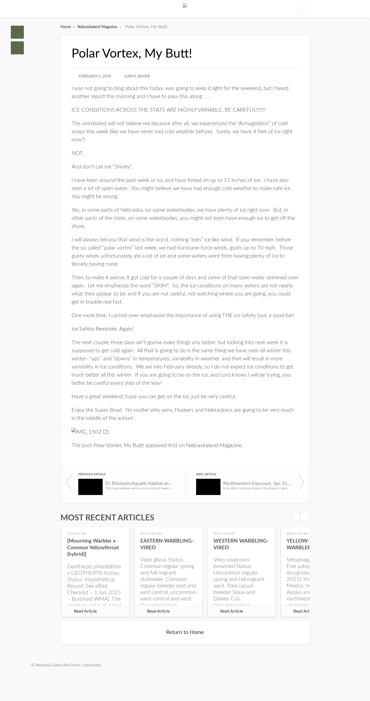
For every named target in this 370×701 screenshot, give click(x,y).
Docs (17, 47)
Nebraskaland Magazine (97, 27)
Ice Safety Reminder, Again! (103, 329)
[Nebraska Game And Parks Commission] (185, 8)
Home (17, 32)
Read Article (85, 611)
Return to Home (185, 632)
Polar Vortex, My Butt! (118, 445)
